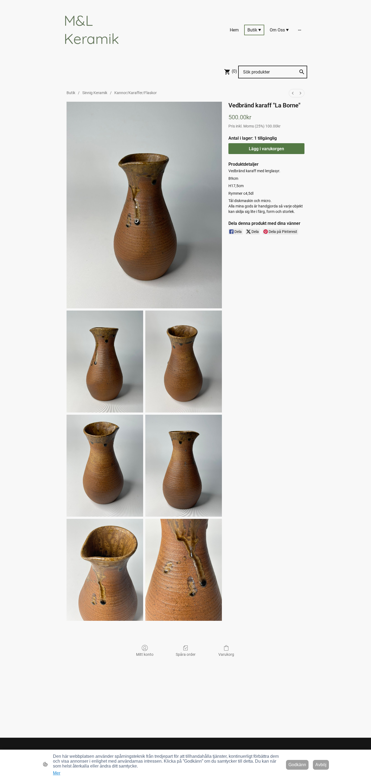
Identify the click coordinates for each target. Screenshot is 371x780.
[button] (301, 72)
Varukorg (226, 654)
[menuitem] (293, 93)
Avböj (320, 764)
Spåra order (186, 654)
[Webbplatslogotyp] (101, 52)
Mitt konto (144, 654)
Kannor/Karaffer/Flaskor (135, 93)
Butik (71, 93)
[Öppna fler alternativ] (299, 30)
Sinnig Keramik (94, 93)
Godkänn (297, 764)
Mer (56, 773)
